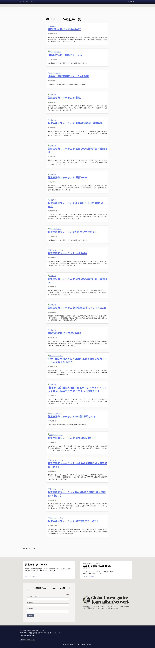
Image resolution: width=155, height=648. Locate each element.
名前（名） (30, 608)
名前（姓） (30, 602)
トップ (22, 2)
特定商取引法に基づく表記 (27, 640)
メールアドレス (32, 596)
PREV (24, 548)
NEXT (34, 548)
